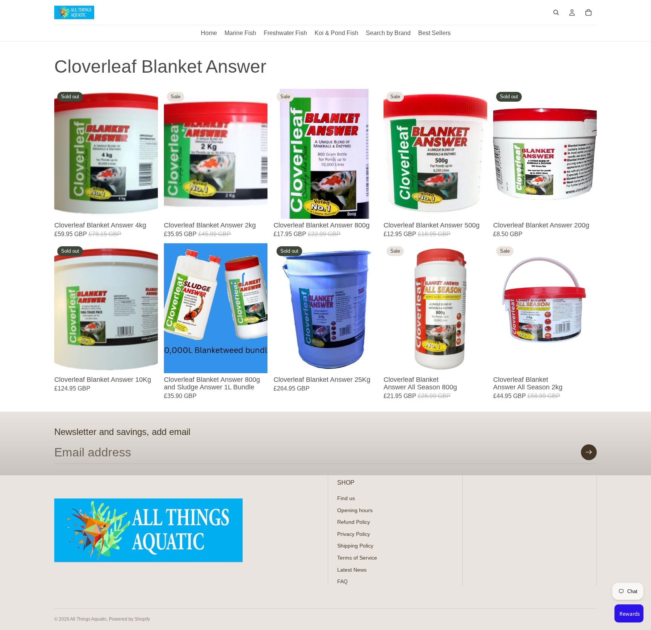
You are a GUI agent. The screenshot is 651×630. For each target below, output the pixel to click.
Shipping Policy (355, 546)
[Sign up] (589, 452)
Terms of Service (357, 558)
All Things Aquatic (88, 619)
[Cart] (588, 12)
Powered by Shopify (129, 619)
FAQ (342, 582)
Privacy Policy (353, 534)
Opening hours (355, 510)
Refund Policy (353, 522)
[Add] (256, 207)
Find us (346, 498)
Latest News (352, 570)
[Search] (556, 12)
